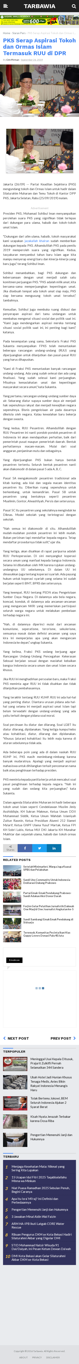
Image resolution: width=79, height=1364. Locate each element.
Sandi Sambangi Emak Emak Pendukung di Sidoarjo (48, 921)
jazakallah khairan (37, 241)
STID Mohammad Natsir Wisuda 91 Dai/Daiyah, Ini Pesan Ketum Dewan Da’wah (41, 1247)
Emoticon (14, 960)
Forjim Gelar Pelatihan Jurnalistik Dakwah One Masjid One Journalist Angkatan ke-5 (48, 908)
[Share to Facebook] (25, 848)
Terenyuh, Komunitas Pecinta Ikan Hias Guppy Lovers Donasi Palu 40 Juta (46, 934)
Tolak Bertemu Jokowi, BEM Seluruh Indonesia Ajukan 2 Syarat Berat (49, 1102)
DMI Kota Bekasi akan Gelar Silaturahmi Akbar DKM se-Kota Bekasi (38, 1257)
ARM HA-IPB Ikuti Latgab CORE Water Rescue (38, 1225)
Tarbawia (39, 6)
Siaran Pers (19, 33)
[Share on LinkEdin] (54, 848)
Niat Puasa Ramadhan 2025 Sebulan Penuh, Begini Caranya (41, 1189)
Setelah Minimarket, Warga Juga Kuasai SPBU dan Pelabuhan (47, 868)
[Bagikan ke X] (39, 848)
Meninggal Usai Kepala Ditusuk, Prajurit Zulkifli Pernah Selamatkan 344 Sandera (51, 1063)
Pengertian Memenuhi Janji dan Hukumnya (40, 1209)
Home (6, 33)
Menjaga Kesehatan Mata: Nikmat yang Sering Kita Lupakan (38, 1168)
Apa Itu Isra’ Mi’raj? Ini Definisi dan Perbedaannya (35, 1200)
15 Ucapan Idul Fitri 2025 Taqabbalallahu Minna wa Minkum (39, 1179)
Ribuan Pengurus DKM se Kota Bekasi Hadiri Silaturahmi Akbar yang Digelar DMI (42, 1236)
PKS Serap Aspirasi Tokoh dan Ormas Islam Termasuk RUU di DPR (39, 47)
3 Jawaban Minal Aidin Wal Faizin (34, 1216)
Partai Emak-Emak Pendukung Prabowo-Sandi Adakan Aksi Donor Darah (47, 895)
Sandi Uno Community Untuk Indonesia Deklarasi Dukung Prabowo (46, 881)
